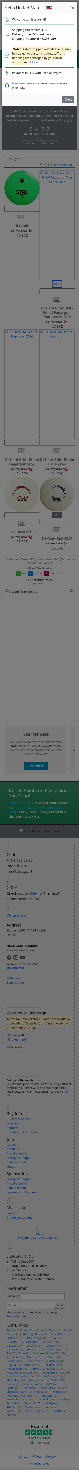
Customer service (24, 83)
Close (68, 99)
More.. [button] (34, 62)
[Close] (73, 8)
